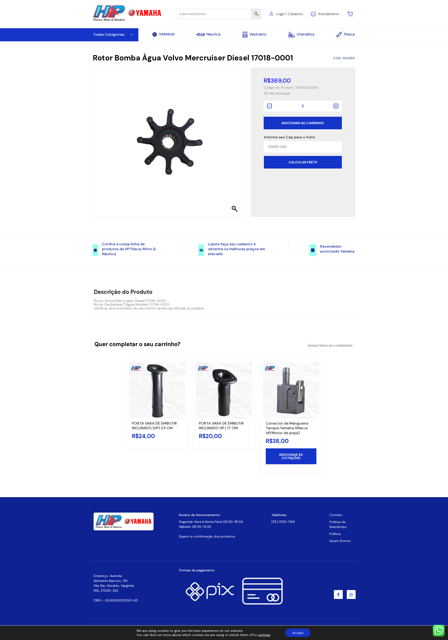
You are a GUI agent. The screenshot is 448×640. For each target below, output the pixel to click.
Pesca (349, 34)
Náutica (213, 34)
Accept (298, 633)
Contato (336, 515)
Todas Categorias (108, 34)
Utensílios (305, 34)
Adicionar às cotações (291, 456)
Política (335, 534)
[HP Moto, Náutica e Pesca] (127, 13)
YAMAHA (167, 34)
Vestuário (257, 34)
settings (264, 635)
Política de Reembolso (338, 524)
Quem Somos (340, 541)
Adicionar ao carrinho (302, 123)
